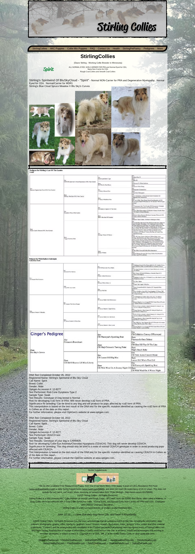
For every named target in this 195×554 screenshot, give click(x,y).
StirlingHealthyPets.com (96, 540)
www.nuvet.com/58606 (93, 489)
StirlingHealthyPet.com (54, 543)
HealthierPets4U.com (119, 543)
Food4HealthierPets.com (122, 540)
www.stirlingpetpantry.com (42, 489)
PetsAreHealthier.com (72, 540)
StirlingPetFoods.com (142, 543)
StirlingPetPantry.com (49, 540)
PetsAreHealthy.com (146, 540)
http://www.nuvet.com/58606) (139, 492)
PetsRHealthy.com (76, 543)
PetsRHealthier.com (96, 543)
